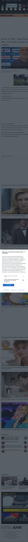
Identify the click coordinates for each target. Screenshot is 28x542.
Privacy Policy (22, 289)
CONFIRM (8, 285)
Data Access (14, 289)
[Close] (25, 252)
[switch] (23, 280)
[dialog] (14, 271)
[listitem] (14, 276)
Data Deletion (6, 289)
